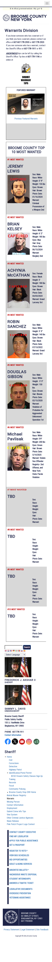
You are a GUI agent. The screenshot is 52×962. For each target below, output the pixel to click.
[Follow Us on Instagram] (29, 744)
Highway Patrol (15, 769)
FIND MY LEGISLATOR (18, 836)
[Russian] (22, 651)
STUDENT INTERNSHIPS (20, 878)
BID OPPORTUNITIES (18, 859)
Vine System (12, 814)
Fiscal (11, 785)
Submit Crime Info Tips (16, 811)
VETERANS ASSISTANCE (20, 897)
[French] (11, 651)
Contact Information (13, 735)
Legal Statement (28, 929)
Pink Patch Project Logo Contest (21, 824)
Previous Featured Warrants (26, 118)
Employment (12, 808)
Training (12, 779)
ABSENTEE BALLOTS (18, 870)
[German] (14, 651)
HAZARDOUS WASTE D (19, 874)
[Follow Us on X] (15, 744)
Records (12, 782)
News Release (13, 821)
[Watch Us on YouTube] (22, 744)
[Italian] (16, 651)
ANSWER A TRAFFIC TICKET (21, 883)
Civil (10, 760)
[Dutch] (8, 651)
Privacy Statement (11, 929)
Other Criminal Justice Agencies (20, 818)
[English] (6, 651)
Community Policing (17, 789)
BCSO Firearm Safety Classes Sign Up (27, 776)
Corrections (14, 763)
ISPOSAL (33, 874)
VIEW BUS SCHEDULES (19, 855)
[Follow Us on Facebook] (8, 744)
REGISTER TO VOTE (17, 851)
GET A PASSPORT (17, 845)
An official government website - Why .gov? (26, 9)
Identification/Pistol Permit (20, 773)
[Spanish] (24, 651)
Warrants (10, 798)
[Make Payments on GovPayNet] (36, 744)
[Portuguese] (19, 651)
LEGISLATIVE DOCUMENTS (20, 889)
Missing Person (13, 801)
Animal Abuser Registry (16, 795)
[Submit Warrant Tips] (26, 83)
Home (9, 757)
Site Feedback (42, 929)
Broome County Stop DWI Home (22, 792)
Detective (13, 766)
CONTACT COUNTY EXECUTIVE (22, 832)
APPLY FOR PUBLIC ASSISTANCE (23, 840)
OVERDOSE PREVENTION (20, 893)
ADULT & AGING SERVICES (20, 864)
